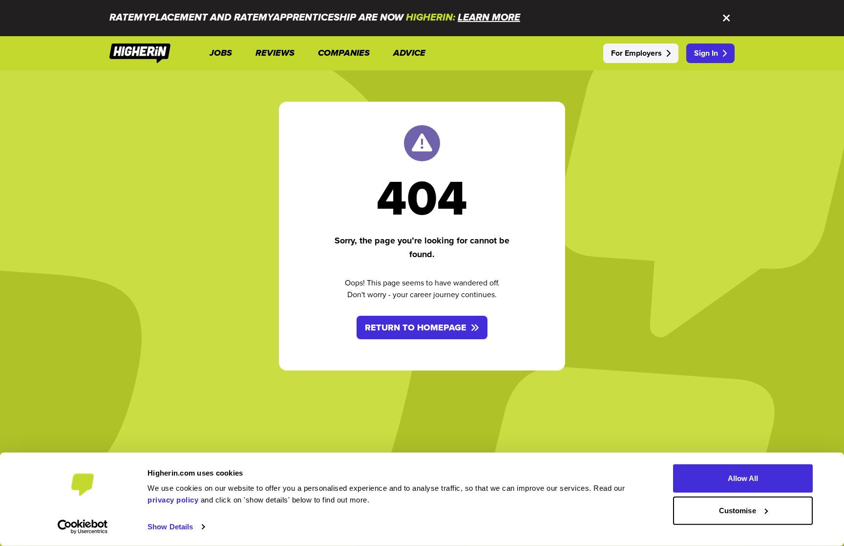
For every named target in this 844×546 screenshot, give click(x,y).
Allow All (743, 478)
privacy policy (173, 500)
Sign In (706, 53)
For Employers (636, 53)
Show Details (170, 527)
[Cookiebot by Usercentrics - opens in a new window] (83, 527)
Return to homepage (415, 327)
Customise (737, 510)
